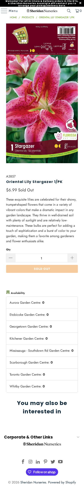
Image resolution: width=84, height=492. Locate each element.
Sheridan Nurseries (33, 482)
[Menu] (2, 11)
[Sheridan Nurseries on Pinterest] (45, 462)
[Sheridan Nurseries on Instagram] (31, 462)
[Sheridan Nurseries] (42, 11)
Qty (8, 249)
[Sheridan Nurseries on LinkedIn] (38, 462)
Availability (18, 293)
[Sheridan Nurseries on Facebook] (23, 462)
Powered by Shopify (62, 482)
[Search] (69, 11)
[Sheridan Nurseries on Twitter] (53, 462)
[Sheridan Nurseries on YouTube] (60, 462)
